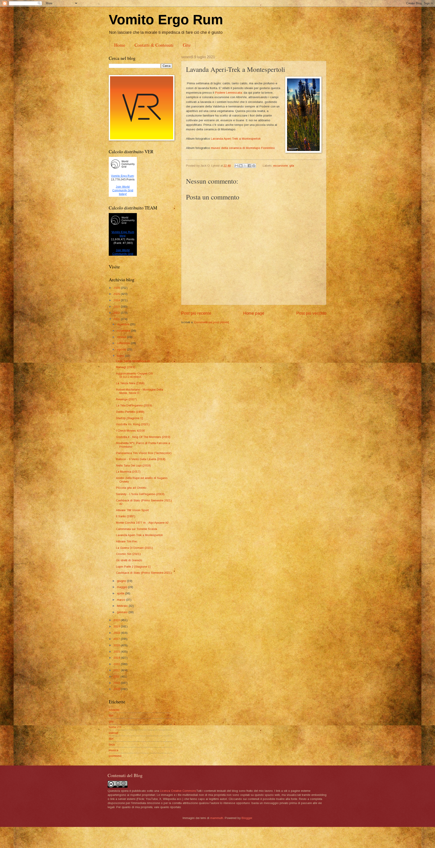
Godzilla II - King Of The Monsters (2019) (143, 437)
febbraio (123, 605)
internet (113, 733)
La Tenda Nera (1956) (130, 383)
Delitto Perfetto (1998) (130, 411)
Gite (187, 45)
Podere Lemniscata (228, 92)
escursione (280, 165)
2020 (117, 620)
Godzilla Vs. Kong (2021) (133, 424)
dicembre (123, 324)
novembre (124, 330)
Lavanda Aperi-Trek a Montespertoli (236, 138)
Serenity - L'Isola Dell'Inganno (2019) (140, 494)
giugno (122, 581)
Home (119, 45)
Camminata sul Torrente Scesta (136, 529)
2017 (117, 639)
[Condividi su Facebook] (249, 165)
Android (114, 710)
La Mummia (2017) (128, 471)
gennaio (122, 612)
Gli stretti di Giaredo (129, 560)
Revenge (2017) (126, 399)
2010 (117, 683)
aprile (121, 593)
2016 (117, 645)
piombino (115, 756)
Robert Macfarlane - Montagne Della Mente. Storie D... (139, 391)
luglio (121, 355)
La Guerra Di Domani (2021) (134, 547)
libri (111, 738)
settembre (124, 343)
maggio (122, 587)
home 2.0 (115, 727)
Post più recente (196, 313)
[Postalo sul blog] (241, 165)
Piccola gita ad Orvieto (131, 487)
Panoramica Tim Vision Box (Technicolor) (144, 453)
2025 (117, 294)
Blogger (247, 818)
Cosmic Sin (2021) (128, 554)
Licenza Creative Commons (178, 790)
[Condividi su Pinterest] (253, 165)
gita (291, 165)
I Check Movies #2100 (130, 430)
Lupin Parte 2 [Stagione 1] (133, 566)
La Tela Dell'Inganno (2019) (134, 405)
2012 (117, 670)
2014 (117, 657)
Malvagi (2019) (125, 367)
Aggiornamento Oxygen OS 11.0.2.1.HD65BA (134, 375)
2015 (117, 651)
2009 (117, 689)
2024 (117, 300)
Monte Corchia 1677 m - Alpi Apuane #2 (142, 522)
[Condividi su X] (245, 165)
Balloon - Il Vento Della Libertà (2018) (140, 459)
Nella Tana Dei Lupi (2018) (133, 465)
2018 (117, 632)
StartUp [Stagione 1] (129, 418)
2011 (117, 676)
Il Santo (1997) (125, 516)
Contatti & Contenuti (154, 45)
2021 (117, 319)
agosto (122, 349)
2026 (117, 287)
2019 (117, 626)
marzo (121, 599)
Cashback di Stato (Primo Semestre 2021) (144, 572)
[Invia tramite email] (236, 165)
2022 (117, 312)
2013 (117, 664)
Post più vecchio (311, 313)
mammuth (216, 818)
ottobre (122, 337)
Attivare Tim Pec (127, 541)
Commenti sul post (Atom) (211, 322)
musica (113, 750)
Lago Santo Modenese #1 (133, 361)
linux (112, 744)
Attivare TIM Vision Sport (132, 510)
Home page (253, 313)
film (111, 715)
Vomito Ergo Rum (166, 19)
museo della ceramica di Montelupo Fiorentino (243, 148)
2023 (117, 306)
